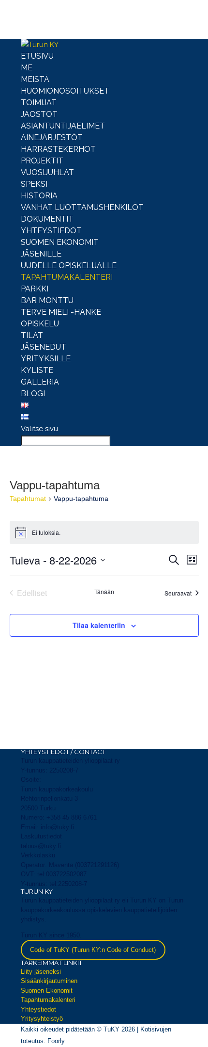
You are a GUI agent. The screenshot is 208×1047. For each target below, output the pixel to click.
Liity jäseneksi (41, 971)
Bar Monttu (47, 300)
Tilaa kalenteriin (99, 625)
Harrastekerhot (58, 149)
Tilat (32, 335)
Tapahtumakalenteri (67, 277)
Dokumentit (47, 219)
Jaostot (39, 114)
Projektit (42, 160)
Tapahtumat (28, 498)
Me (26, 67)
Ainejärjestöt (52, 137)
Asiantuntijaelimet (63, 125)
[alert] (104, 532)
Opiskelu (40, 323)
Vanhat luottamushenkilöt (82, 207)
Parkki (34, 288)
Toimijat (39, 102)
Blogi (33, 393)
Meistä (35, 79)
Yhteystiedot (51, 230)
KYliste (37, 370)
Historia (39, 195)
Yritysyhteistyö (42, 1018)
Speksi (34, 184)
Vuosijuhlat (47, 172)
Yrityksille (46, 358)
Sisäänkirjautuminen (49, 980)
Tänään (104, 592)
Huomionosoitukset (65, 91)
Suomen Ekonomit (60, 242)
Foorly (56, 1041)
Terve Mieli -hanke (61, 312)
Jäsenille (41, 253)
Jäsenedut (43, 347)
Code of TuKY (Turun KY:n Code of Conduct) (93, 949)
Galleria (40, 382)
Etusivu (37, 56)
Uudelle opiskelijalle (69, 265)
